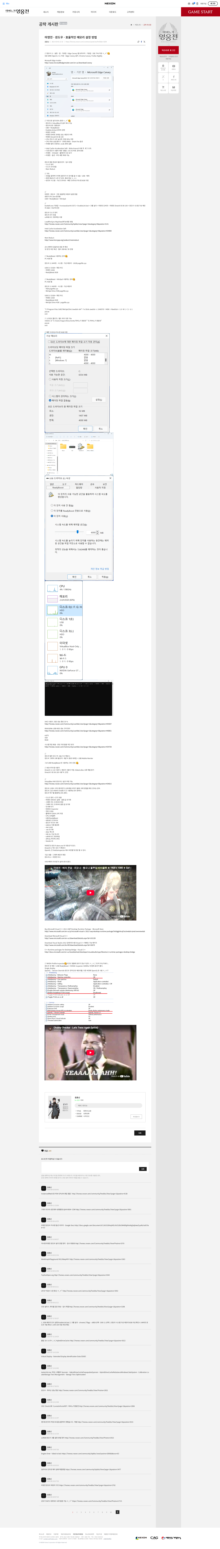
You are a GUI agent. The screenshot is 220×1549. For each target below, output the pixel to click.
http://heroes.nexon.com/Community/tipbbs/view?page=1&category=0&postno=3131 (77, 224)
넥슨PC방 (99, 1534)
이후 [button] (117, 1512)
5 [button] (89, 1512)
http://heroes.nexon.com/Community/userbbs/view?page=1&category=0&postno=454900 (78, 231)
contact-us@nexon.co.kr (50, 1539)
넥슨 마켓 (174, 88)
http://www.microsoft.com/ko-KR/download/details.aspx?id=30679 (70, 945)
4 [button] (85, 1512)
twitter (144, 42)
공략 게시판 (147, 25)
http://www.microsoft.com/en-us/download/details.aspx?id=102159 (70, 938)
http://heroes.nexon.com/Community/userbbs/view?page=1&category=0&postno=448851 (78, 731)
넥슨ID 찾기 (163, 56)
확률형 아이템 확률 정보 (110, 1534)
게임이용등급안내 (66, 1534)
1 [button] (72, 1512)
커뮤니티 (138, 25)
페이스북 (174, 78)
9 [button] (106, 1512)
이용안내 (64, 23)
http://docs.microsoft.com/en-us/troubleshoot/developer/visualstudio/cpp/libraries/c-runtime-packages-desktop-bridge (90, 952)
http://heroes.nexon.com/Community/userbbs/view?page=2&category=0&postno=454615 (78, 784)
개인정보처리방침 (78, 1534)
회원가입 (168, 59)
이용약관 (56, 1534)
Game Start (200, 11)
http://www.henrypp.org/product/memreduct (62, 240)
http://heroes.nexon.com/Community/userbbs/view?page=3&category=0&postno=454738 (78, 747)
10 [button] (111, 1512)
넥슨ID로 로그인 (168, 50)
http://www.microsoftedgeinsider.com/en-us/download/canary (68, 63)
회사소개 (41, 1534)
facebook (141, 42)
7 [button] (98, 1512)
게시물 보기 (136, 1117)
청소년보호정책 (89, 1534)
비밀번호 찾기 (173, 56)
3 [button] (81, 1512)
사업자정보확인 (107, 1539)
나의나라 (86, 1113)
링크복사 (138, 42)
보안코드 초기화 (163, 67)
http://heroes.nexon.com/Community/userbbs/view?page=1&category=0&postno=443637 (78, 724)
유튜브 (174, 67)
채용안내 (48, 1534)
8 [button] (102, 1512)
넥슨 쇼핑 (163, 88)
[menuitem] (46, 11)
